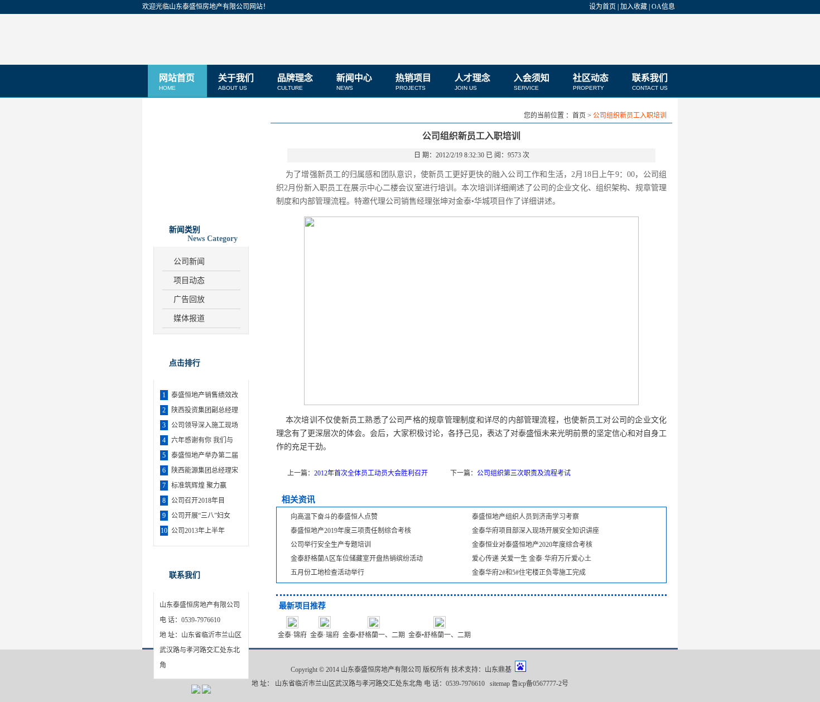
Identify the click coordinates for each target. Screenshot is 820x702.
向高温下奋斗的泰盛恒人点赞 (334, 517)
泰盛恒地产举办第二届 (204, 455)
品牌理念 (295, 82)
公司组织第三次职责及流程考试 (524, 473)
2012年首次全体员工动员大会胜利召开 (371, 473)
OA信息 (663, 7)
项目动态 (189, 280)
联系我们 (650, 82)
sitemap (500, 683)
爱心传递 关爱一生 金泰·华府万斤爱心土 (531, 558)
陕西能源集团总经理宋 (204, 470)
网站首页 (177, 82)
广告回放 (189, 299)
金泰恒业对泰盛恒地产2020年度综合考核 (532, 545)
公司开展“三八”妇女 (200, 516)
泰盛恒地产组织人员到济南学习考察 (525, 517)
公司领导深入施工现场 (204, 425)
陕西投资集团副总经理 (204, 410)
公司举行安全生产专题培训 (331, 545)
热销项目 (413, 82)
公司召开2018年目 (198, 500)
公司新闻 (189, 261)
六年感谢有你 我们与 (202, 440)
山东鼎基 (498, 670)
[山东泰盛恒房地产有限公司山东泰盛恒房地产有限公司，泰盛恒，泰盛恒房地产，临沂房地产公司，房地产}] (212, 39)
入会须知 (531, 82)
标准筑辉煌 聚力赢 (198, 485)
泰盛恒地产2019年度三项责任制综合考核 (351, 531)
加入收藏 (633, 7)
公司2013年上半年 (198, 531)
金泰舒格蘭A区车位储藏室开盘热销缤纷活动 (357, 558)
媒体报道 (189, 318)
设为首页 (602, 7)
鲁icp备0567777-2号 (540, 683)
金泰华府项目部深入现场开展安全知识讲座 (535, 531)
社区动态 (591, 82)
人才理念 (472, 82)
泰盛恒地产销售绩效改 (204, 395)
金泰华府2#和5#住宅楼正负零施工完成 (529, 572)
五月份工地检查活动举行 (327, 572)
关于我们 (236, 82)
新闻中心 (354, 82)
